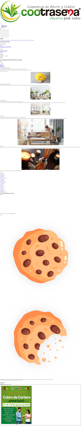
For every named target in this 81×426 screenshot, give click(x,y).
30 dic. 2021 (2, 65)
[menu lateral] (4, 33)
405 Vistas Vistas (2, 66)
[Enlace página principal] (40, 11)
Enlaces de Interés (2, 173)
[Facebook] (0, 45)
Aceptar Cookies (2, 383)
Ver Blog (1, 49)
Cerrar (16, 424)
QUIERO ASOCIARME (4, 25)
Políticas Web (2, 188)
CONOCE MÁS (2, 52)
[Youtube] (1, 45)
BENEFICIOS (3, 27)
